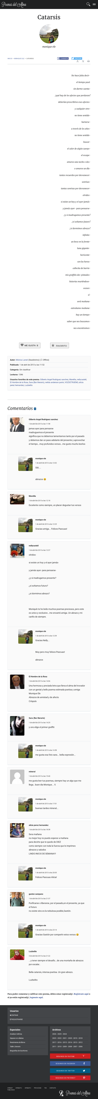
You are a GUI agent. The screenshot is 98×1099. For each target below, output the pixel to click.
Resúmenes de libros (17, 1042)
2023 (54, 1038)
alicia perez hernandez (38, 825)
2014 (70, 1042)
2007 (75, 1046)
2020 (70, 1038)
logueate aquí (36, 997)
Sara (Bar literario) (36, 382)
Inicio (10, 58)
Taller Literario (15, 1046)
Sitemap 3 (28, 1088)
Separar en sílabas (17, 1038)
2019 (75, 1038)
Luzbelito (29, 385)
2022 (59, 1038)
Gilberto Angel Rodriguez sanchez (54, 379)
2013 (75, 1042)
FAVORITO (61, 346)
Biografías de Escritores (18, 1051)
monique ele (19, 58)
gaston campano (36, 894)
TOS (45, 1088)
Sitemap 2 (19, 1088)
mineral (32, 771)
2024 (65, 1034)
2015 (65, 1042)
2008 (70, 1046)
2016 (59, 1042)
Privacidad (37, 1088)
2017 (54, 1042)
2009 (65, 1046)
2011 (54, 1046)
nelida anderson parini (54, 382)
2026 (54, 1034)
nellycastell (81, 379)
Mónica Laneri (22, 360)
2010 (59, 1046)
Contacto (53, 1088)
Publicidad (11, 1090)
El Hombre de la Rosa (19, 382)
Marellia (72, 379)
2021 (65, 1038)
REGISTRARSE (17, 1019)
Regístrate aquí (81, 994)
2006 (80, 1046)
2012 (80, 1042)
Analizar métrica (16, 1034)
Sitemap (10, 1088)
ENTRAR (15, 1015)
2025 (59, 1034)
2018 (80, 1038)
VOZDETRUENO (71, 382)
